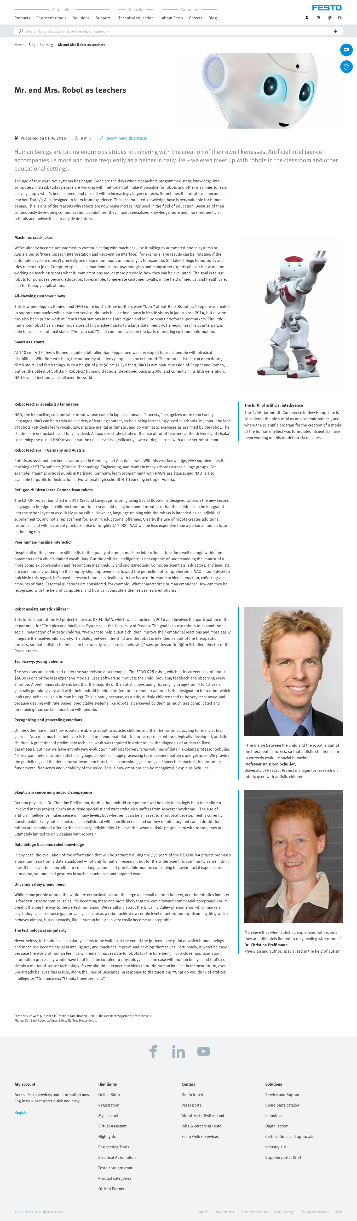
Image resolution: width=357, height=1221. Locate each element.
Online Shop (109, 1094)
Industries (274, 1115)
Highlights (107, 1136)
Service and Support (283, 1094)
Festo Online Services (200, 1136)
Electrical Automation (117, 1157)
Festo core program (115, 1168)
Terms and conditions (254, 1211)
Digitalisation (276, 1126)
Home (19, 44)
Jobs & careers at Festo (202, 1126)
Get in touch (192, 1094)
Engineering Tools (113, 1147)
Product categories (114, 1178)
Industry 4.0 (275, 1147)
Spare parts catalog (282, 1105)
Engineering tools (51, 18)
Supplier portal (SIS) (283, 1157)
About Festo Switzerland (203, 1115)
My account (108, 1115)
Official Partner (111, 1188)
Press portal (192, 1105)
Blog (213, 18)
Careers (195, 18)
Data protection (224, 1211)
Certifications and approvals (289, 1136)
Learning (46, 44)
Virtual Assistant (112, 1126)
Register (22, 1112)
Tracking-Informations (314, 1211)
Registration (108, 1105)
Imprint (202, 1211)
